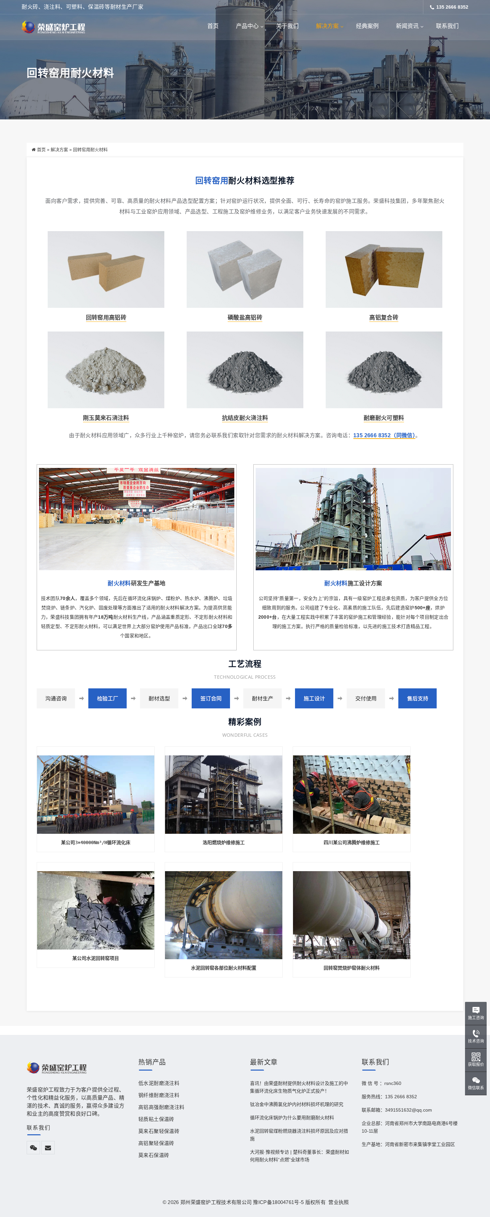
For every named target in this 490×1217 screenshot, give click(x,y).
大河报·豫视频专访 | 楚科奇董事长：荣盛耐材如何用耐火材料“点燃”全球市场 (299, 1155)
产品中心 (247, 26)
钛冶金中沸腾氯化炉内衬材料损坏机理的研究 (296, 1104)
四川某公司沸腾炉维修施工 (352, 842)
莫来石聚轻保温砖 (158, 1131)
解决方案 (327, 26)
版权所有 (315, 1202)
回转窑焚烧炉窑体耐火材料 (352, 968)
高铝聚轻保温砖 (156, 1143)
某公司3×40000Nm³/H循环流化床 (95, 842)
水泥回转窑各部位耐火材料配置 (223, 968)
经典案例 (367, 26)
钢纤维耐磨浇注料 (158, 1095)
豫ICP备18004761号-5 (278, 1202)
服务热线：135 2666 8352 (389, 1096)
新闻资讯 (407, 26)
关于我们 (287, 26)
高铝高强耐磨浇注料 (161, 1107)
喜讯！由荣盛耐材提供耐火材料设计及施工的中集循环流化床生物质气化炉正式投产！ (299, 1087)
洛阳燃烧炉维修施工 (224, 842)
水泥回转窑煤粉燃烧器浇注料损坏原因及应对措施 (299, 1134)
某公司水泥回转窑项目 (95, 958)
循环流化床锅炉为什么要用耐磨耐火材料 (292, 1117)
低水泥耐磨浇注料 (158, 1083)
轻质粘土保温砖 (156, 1119)
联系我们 (447, 26)
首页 (213, 26)
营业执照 (337, 1202)
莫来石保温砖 (153, 1155)
